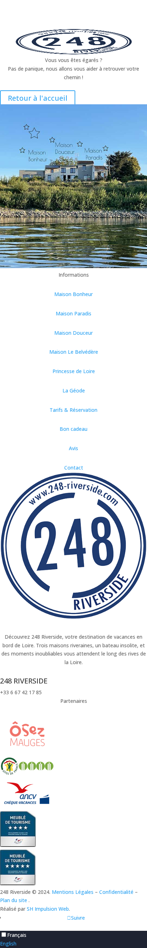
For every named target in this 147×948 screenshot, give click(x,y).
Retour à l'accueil (37, 98)
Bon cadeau (73, 428)
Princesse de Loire (73, 371)
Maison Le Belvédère (73, 351)
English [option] (8, 943)
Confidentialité (116, 892)
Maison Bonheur (73, 294)
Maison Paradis (73, 313)
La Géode (73, 390)
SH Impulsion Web (48, 908)
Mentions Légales (72, 892)
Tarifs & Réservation (73, 409)
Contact (73, 467)
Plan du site (14, 900)
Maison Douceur (73, 332)
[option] (73, 943)
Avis (73, 448)
